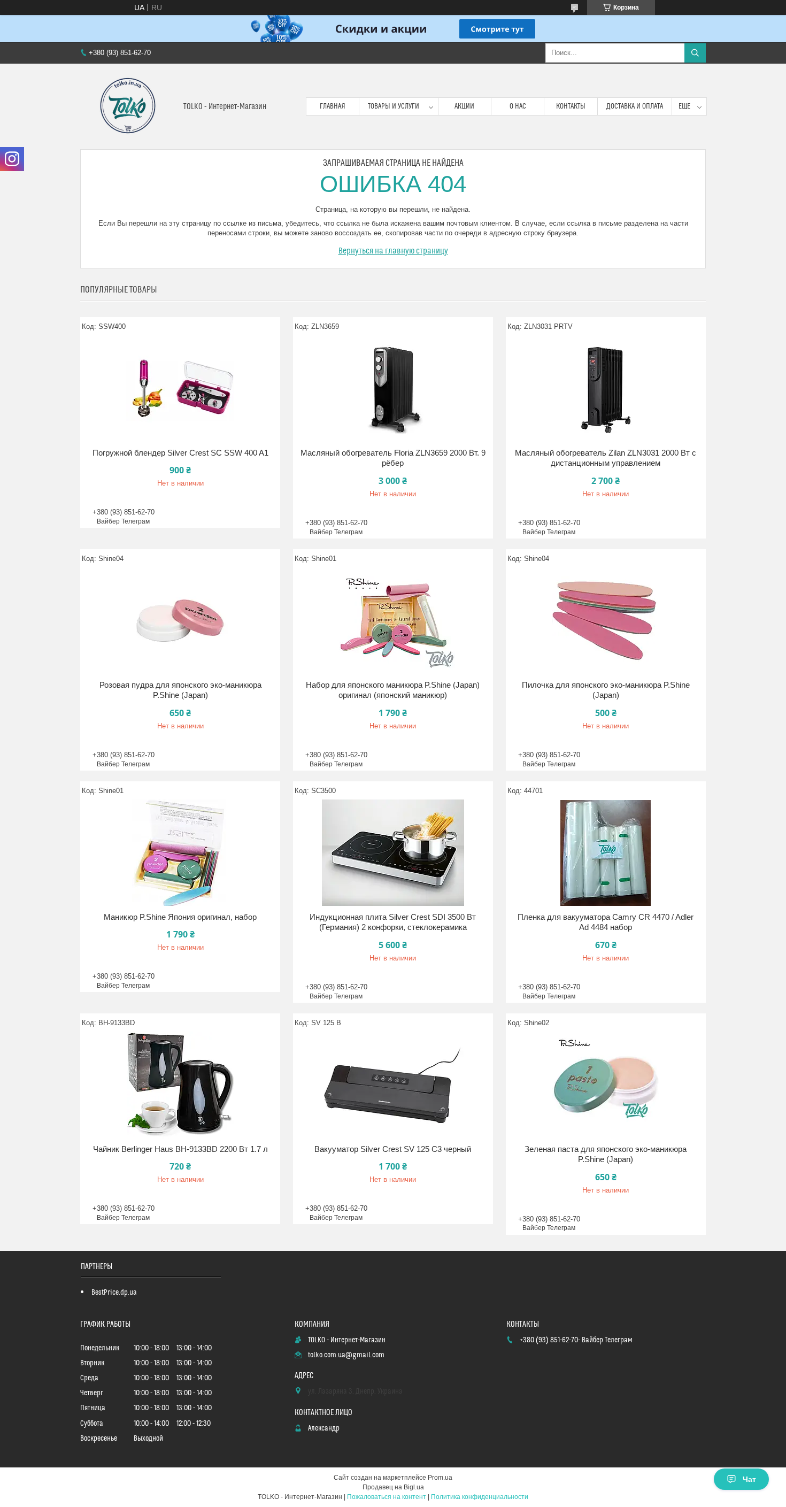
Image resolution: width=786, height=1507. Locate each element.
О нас (518, 106)
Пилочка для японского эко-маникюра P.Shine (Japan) (606, 690)
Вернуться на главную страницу (393, 251)
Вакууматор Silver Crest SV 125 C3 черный (392, 1149)
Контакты (570, 106)
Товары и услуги (393, 106)
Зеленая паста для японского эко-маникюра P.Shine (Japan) (606, 1154)
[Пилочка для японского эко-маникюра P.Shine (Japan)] (605, 620)
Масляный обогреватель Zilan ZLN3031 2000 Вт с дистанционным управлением (605, 458)
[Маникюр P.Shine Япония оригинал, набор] (180, 852)
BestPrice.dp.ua (114, 1292)
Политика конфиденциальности (479, 1497)
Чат (749, 1479)
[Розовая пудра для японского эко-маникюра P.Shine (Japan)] (180, 620)
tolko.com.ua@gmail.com (346, 1355)
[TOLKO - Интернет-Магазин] (127, 106)
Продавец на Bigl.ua (393, 1487)
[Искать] (695, 53)
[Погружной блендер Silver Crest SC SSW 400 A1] (180, 388)
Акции (464, 106)
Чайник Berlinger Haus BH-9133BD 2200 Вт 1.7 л (180, 1149)
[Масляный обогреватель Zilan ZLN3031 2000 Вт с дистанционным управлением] (605, 388)
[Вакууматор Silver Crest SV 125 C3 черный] (393, 1085)
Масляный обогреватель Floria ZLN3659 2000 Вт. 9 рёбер (393, 458)
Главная (332, 106)
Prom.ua (440, 1477)
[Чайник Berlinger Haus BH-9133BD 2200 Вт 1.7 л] (180, 1085)
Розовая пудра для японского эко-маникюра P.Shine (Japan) (180, 690)
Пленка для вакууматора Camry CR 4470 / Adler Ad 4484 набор (605, 922)
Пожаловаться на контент (386, 1497)
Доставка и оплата (634, 106)
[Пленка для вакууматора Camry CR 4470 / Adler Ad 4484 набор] (605, 852)
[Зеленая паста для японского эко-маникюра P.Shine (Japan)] (605, 1085)
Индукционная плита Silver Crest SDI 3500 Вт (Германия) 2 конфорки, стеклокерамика (393, 922)
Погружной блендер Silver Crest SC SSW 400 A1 (180, 452)
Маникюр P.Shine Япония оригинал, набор (180, 916)
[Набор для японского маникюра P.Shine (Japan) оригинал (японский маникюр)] (393, 620)
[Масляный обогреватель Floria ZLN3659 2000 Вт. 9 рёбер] (393, 388)
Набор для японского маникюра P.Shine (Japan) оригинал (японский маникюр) (393, 690)
